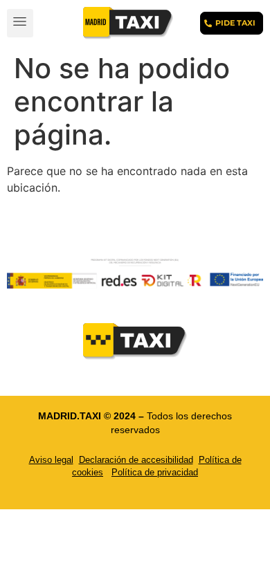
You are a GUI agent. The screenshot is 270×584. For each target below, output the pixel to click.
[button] (20, 23)
